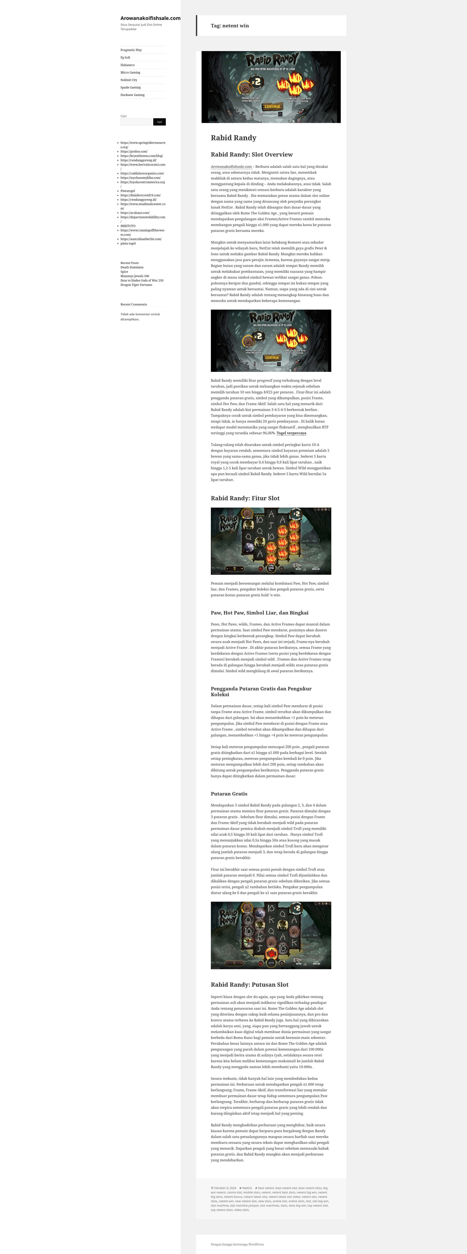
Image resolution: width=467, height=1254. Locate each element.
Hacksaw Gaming (133, 95)
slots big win (297, 1205)
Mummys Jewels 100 (135, 276)
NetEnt (247, 1188)
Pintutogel (128, 191)
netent (266, 1192)
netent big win (307, 1192)
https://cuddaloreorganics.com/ (142, 173)
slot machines (269, 1205)
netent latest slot (255, 1197)
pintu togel (128, 243)
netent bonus (233, 1197)
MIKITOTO (128, 226)
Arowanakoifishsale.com (151, 18)
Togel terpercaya (291, 433)
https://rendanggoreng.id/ (139, 160)
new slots (264, 1201)
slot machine (220, 1205)
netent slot (309, 1197)
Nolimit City (129, 80)
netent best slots (283, 1192)
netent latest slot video (284, 1197)
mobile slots (251, 1192)
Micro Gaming (130, 72)
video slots (241, 1210)
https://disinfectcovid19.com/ (141, 195)
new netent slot (246, 1201)
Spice (124, 272)
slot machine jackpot (244, 1205)
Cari (123, 116)
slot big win (320, 1201)
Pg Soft (125, 57)
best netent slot (286, 1188)
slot (308, 1201)
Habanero (128, 65)
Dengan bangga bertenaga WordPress (237, 1244)
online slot (280, 1201)
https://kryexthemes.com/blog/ (142, 156)
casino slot (234, 1192)
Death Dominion (132, 267)
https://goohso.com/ (134, 151)
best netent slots (310, 1188)
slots (284, 1205)
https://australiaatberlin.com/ (141, 239)
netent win (226, 1201)
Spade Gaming (131, 87)
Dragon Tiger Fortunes (136, 285)
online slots (296, 1201)
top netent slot (318, 1205)
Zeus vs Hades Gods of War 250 (142, 280)
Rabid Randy (233, 137)
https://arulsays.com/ (135, 213)
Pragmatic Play (131, 50)
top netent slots (222, 1210)
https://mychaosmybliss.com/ (141, 178)
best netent (266, 1188)
